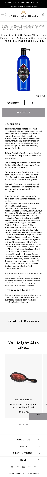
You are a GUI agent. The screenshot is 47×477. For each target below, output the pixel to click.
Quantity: (13, 102)
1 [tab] (20, 424)
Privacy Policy (33, 473)
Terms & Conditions (16, 473)
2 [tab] (23, 424)
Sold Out (23, 112)
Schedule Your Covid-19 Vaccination (23, 2)
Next (39, 414)
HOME (5, 26)
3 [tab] (27, 424)
